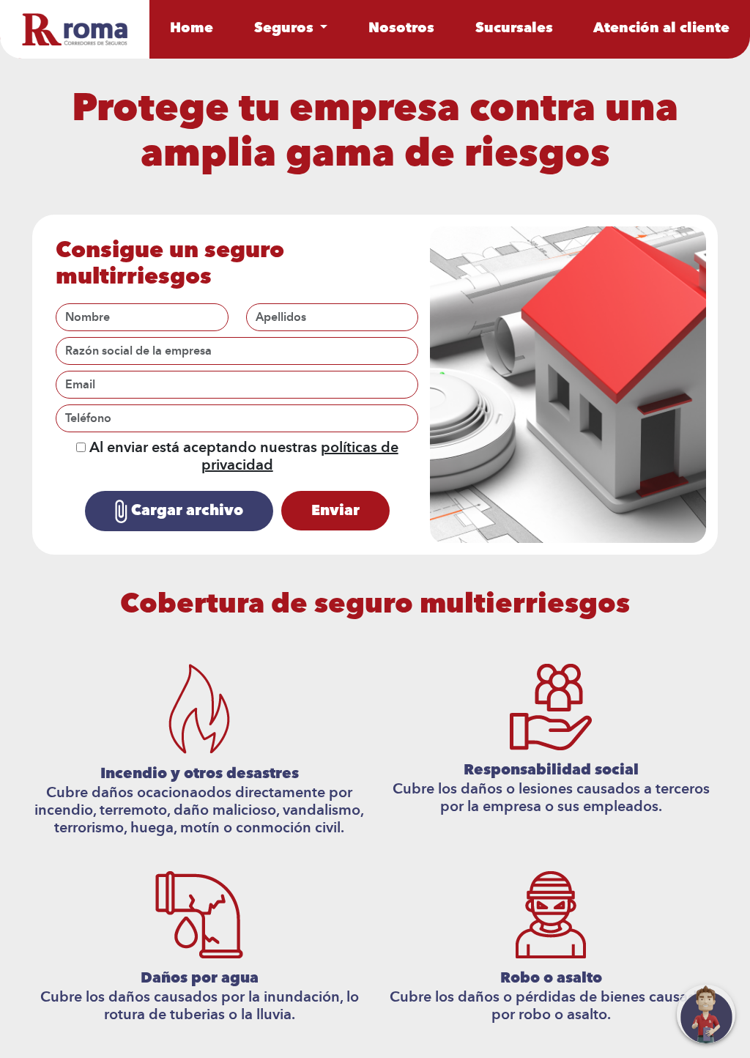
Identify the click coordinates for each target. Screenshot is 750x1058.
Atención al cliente (661, 29)
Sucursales (514, 29)
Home (191, 29)
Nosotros (401, 29)
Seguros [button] (285, 29)
